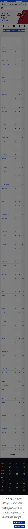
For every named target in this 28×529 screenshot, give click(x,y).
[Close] (25, 497)
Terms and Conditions (11, 499)
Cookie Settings (14, 519)
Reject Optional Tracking (19, 522)
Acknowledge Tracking (19, 526)
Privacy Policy (12, 502)
